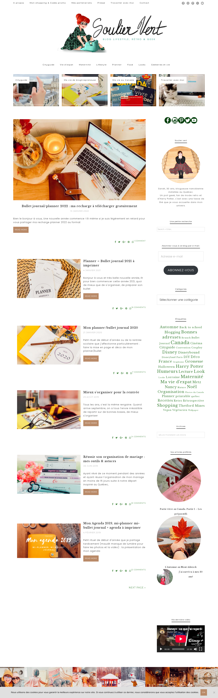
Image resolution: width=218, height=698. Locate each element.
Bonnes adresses (179, 335)
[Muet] (195, 649)
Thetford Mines (192, 405)
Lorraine (173, 377)
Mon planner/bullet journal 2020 (110, 328)
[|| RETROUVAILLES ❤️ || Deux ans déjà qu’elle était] (12, 679)
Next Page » (137, 587)
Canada (180, 342)
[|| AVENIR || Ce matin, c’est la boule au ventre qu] (109, 679)
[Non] (214, 692)
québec (195, 396)
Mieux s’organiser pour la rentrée (111, 392)
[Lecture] (161, 649)
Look (199, 371)
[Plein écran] (200, 649)
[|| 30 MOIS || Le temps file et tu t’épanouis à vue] (36, 679)
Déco (195, 357)
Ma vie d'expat (176, 381)
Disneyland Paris (172, 357)
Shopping (167, 405)
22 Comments (138, 570)
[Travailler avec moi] (182, 90)
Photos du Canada (194, 392)
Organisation (171, 391)
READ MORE (21, 230)
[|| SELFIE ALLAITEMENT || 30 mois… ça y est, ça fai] (85, 679)
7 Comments (139, 372)
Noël (192, 386)
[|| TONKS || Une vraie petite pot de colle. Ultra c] (61, 679)
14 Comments (138, 436)
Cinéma (196, 343)
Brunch (186, 338)
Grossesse (194, 361)
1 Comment (140, 241)
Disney (169, 352)
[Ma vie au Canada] (133, 90)
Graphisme (178, 362)
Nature (182, 387)
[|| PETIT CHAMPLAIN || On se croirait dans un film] (157, 679)
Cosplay (196, 347)
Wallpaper (193, 410)
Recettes (165, 400)
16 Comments (139, 307)
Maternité (192, 376)
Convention (183, 347)
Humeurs (167, 371)
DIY (187, 357)
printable (183, 396)
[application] (181, 638)
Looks (161, 377)
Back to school (190, 327)
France (165, 361)
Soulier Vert (109, 32)
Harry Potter (189, 366)
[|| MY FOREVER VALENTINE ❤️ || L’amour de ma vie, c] (133, 679)
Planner (168, 396)
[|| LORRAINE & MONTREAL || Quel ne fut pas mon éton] (206, 679)
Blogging (172, 332)
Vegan (167, 410)
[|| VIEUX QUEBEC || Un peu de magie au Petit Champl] (181, 679)
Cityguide (167, 347)
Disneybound (189, 352)
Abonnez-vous (181, 270)
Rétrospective (193, 400)
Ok (203, 692)
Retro (178, 400)
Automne (169, 327)
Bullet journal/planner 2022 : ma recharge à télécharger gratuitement (79, 206)
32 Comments (138, 503)
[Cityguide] (36, 90)
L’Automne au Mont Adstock (181, 567)
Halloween (166, 366)
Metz (196, 382)
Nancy (171, 387)
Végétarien (179, 410)
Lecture (186, 371)
